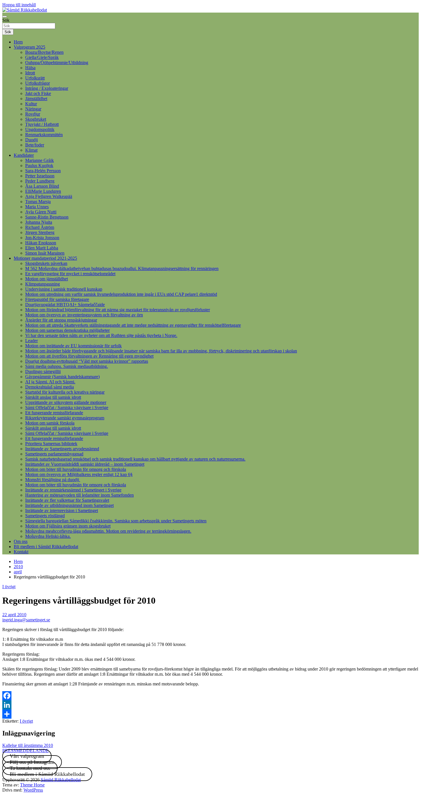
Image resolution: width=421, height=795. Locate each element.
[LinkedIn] (210, 704)
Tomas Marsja (38, 201)
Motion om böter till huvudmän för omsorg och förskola (75, 469)
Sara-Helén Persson (43, 170)
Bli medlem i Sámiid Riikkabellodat (46, 546)
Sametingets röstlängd (45, 515)
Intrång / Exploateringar (46, 88)
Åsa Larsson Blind (42, 186)
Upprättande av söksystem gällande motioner (65, 402)
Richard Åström (39, 227)
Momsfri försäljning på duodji (52, 479)
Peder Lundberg (39, 181)
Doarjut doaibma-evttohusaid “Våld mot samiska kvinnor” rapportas (86, 361)
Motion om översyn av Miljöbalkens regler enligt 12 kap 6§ (79, 474)
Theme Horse (32, 784)
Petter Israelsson (39, 175)
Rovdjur (32, 114)
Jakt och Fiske (38, 93)
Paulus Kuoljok (39, 165)
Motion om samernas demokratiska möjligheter (67, 330)
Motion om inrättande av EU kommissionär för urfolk (73, 345)
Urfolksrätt (35, 78)
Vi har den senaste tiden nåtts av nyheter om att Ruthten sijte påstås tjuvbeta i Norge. (101, 335)
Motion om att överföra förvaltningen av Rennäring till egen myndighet (89, 356)
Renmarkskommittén (44, 134)
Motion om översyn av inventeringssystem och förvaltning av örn (84, 314)
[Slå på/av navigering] (4, 16)
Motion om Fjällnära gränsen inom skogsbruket (68, 526)
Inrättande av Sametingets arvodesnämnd (62, 448)
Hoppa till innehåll (19, 4)
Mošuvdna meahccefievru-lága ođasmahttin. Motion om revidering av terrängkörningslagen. (108, 531)
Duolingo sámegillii (43, 371)
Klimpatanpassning (42, 283)
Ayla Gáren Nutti (40, 211)
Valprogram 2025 (29, 47)
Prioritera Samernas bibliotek (51, 443)
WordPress (33, 790)
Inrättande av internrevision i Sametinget (61, 510)
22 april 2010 (14, 614)
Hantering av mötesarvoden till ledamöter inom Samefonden (79, 495)
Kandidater (24, 155)
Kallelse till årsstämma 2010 (27, 745)
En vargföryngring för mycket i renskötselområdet (70, 273)
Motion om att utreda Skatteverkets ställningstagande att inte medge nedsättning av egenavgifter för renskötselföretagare (133, 325)
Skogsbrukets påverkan (46, 263)
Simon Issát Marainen (44, 253)
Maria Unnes (37, 206)
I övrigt (8, 586)
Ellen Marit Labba (41, 247)
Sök (5, 20)
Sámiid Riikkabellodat (61, 779)
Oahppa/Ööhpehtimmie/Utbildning (56, 62)
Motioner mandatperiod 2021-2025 (45, 258)
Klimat (31, 150)
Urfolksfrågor (37, 83)
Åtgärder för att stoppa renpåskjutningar (61, 320)
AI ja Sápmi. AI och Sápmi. (50, 381)
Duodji (31, 139)
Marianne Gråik (39, 160)
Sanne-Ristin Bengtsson (46, 217)
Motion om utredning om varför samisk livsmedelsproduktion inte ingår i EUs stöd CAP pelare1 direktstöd (121, 294)
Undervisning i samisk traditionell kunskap (63, 289)
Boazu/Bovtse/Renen (44, 52)
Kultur (31, 103)
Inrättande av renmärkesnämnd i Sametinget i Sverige (73, 489)
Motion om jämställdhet (46, 278)
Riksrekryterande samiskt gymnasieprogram (64, 417)
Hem (18, 41)
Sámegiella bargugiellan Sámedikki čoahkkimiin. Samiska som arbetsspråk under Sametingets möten (115, 520)
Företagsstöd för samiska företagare (57, 299)
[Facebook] (210, 695)
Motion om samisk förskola (49, 423)
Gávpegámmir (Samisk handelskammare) (62, 376)
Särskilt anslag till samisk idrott (53, 397)
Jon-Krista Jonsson (42, 237)
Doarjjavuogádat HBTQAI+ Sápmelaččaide (65, 304)
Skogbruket (35, 119)
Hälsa (30, 67)
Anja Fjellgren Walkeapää (48, 196)
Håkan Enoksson (40, 242)
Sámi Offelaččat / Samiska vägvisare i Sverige (66, 407)
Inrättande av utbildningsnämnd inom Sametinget (69, 505)
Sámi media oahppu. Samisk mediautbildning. (66, 366)
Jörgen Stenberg (39, 232)
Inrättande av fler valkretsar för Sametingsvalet (67, 500)
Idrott (30, 72)
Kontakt (21, 551)
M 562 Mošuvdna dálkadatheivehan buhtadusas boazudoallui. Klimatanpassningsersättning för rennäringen (122, 268)
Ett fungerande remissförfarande (54, 412)
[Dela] (210, 714)
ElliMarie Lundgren (43, 191)
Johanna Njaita (38, 222)
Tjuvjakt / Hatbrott (42, 124)
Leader (31, 340)
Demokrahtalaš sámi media (49, 386)
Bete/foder (34, 144)
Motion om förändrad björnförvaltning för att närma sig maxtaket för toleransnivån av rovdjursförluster (117, 309)
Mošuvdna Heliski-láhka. (48, 536)
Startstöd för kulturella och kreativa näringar (65, 392)
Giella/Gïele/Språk (42, 57)
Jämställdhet (36, 98)
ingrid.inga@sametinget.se (26, 619)
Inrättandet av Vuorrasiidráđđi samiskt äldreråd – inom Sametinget (84, 464)
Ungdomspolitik (39, 129)
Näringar (33, 108)
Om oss (20, 541)
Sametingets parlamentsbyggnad (54, 453)
